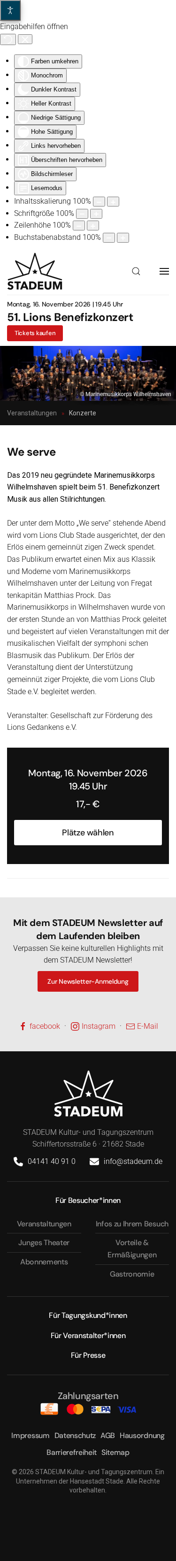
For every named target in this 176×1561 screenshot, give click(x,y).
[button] (136, 271)
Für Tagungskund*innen (88, 1315)
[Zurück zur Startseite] (34, 271)
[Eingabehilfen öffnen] (10, 10)
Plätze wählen (88, 832)
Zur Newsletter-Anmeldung (87, 981)
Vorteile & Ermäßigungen (131, 1249)
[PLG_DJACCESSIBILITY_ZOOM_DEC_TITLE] (99, 202)
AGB (107, 1435)
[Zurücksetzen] (8, 39)
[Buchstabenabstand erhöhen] (123, 238)
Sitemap (115, 1452)
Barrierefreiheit (71, 1452)
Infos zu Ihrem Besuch (132, 1224)
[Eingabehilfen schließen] (25, 39)
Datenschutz (75, 1435)
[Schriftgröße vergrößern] (96, 214)
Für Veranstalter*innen (88, 1335)
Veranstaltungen (44, 1224)
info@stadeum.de (133, 1161)
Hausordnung (142, 1435)
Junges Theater (43, 1242)
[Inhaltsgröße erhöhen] (113, 202)
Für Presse (88, 1355)
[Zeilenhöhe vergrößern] (93, 225)
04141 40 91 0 (52, 1161)
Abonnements (44, 1262)
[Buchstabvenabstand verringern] (109, 238)
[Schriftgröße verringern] (82, 214)
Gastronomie (132, 1274)
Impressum (30, 1435)
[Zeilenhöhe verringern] (79, 225)
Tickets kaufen (35, 333)
